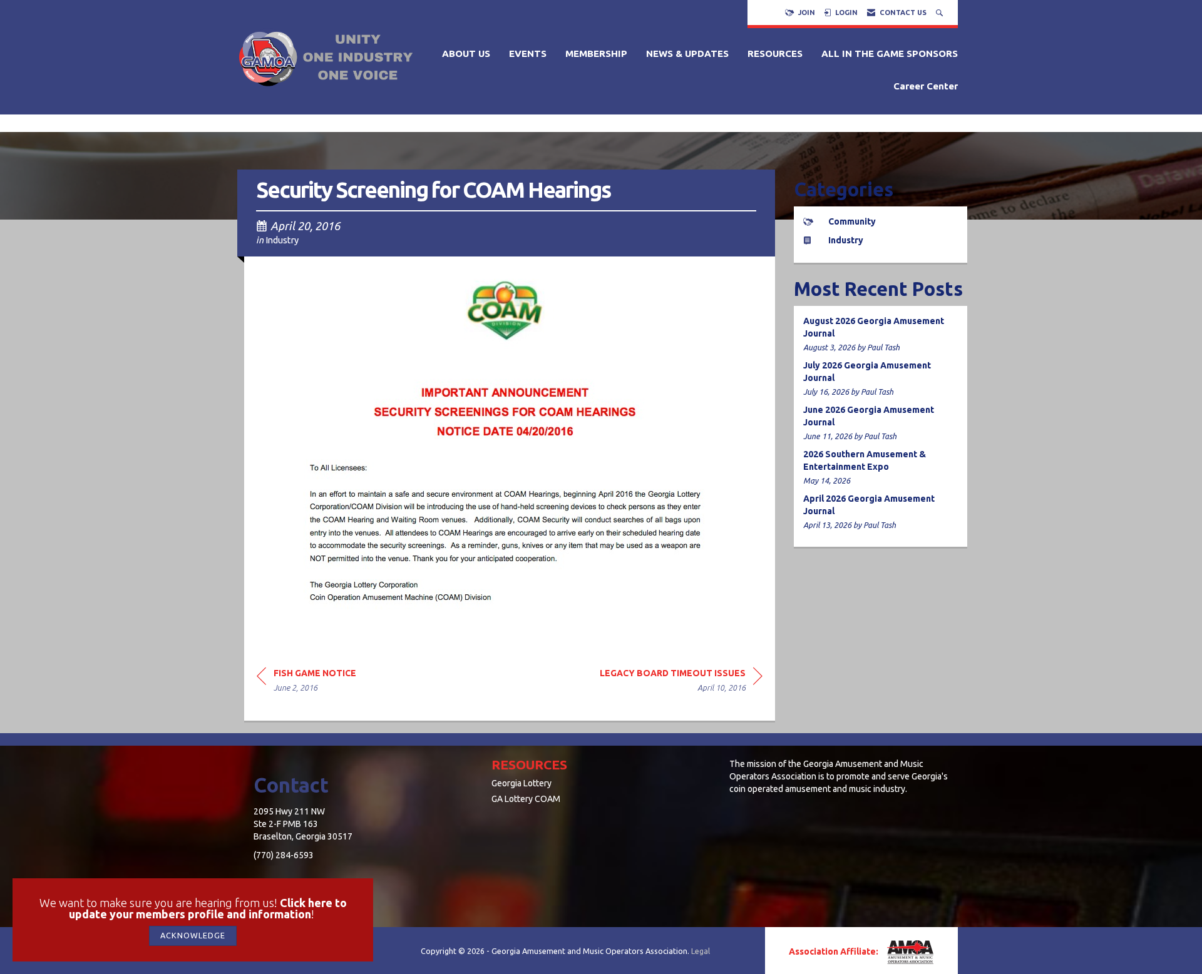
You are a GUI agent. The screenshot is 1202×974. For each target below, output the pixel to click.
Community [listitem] (852, 221)
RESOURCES (775, 53)
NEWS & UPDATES (687, 53)
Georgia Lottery (521, 783)
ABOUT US (466, 53)
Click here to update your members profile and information (208, 908)
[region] (681, 682)
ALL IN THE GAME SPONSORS (889, 53)
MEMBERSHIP (596, 53)
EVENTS (528, 53)
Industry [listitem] (845, 240)
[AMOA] (909, 952)
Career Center (925, 86)
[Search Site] (940, 12)
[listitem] (880, 334)
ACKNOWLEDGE (192, 935)
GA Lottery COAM (525, 799)
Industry (282, 240)
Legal (700, 950)
